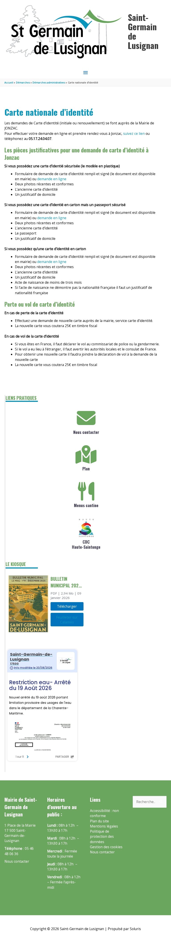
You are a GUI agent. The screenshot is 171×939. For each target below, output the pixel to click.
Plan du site (99, 821)
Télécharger (67, 606)
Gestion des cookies (106, 846)
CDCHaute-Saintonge (86, 544)
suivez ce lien (133, 133)
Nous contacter (86, 432)
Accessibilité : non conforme (104, 813)
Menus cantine (86, 505)
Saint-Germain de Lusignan (143, 31)
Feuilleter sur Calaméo (67, 620)
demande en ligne (51, 178)
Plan (86, 469)
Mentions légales (104, 826)
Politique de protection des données (102, 836)
